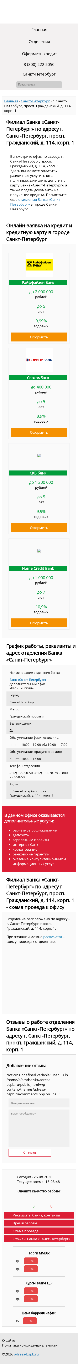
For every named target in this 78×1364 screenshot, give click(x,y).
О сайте (8, 1340)
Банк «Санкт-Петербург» (28, 680)
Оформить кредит (39, 53)
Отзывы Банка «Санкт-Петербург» (41, 1238)
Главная (39, 29)
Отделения (39, 41)
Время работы (25, 1223)
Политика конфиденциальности (30, 1345)
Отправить (30, 1152)
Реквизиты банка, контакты (36, 1215)
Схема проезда (25, 1231)
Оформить (39, 337)
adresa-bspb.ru (26, 1354)
